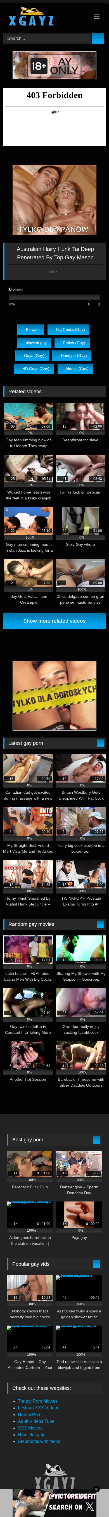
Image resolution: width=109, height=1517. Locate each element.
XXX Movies (30, 1428)
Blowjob (33, 329)
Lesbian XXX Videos (38, 1407)
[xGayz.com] (45, 17)
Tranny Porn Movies (38, 1401)
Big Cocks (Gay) (70, 329)
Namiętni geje (32, 1434)
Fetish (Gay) (74, 342)
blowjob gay (36, 342)
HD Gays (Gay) (35, 368)
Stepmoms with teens (39, 1441)
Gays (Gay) (34, 355)
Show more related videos (54, 621)
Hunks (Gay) (77, 368)
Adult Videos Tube (36, 1421)
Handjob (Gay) (74, 355)
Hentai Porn (30, 1414)
